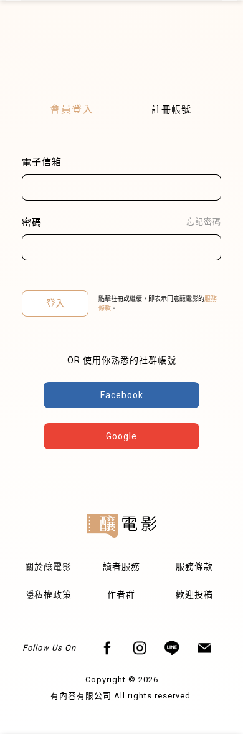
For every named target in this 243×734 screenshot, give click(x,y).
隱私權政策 (48, 594)
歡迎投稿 (194, 594)
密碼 (32, 222)
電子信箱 (42, 162)
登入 (55, 303)
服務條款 (194, 566)
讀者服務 (121, 566)
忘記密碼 (203, 221)
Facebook (121, 395)
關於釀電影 (48, 566)
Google (121, 436)
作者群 (121, 594)
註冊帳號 (171, 109)
